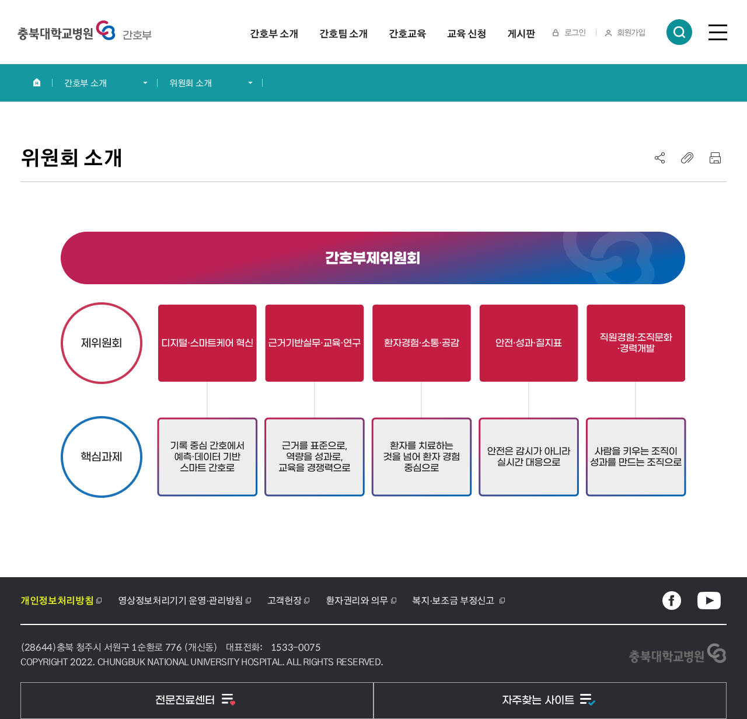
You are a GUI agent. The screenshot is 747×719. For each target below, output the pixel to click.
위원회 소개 (190, 82)
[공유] (660, 157)
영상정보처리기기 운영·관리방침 (180, 600)
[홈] (36, 82)
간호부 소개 (85, 82)
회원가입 (631, 32)
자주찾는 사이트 (539, 700)
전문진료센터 (186, 700)
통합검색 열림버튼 (679, 32)
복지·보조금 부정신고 (454, 600)
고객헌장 (284, 600)
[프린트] (715, 157)
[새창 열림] (671, 600)
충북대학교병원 (137, 35)
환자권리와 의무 (357, 600)
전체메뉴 (717, 32)
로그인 (574, 32)
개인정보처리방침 (56, 601)
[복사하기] (687, 157)
